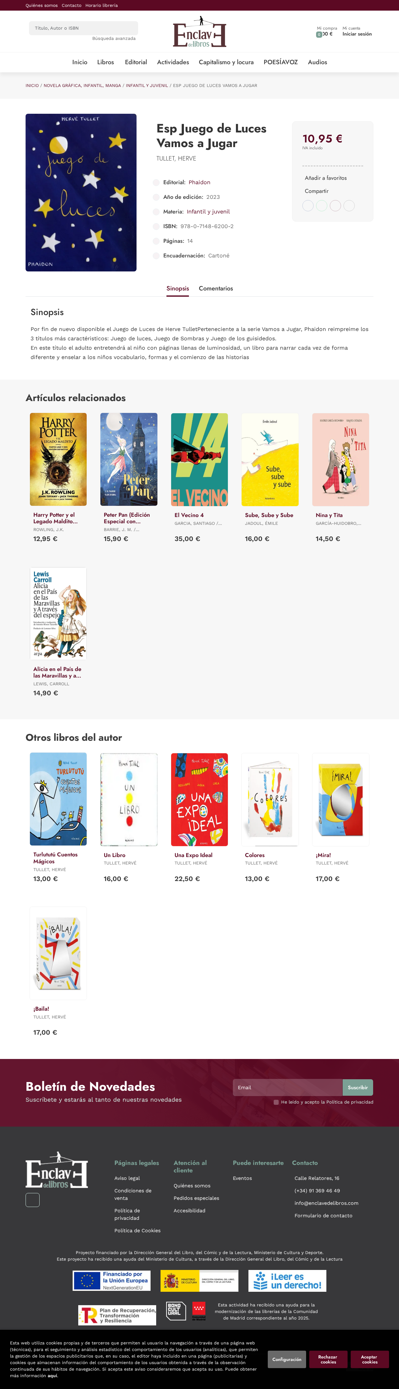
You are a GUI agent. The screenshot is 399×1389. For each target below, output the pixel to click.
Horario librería (101, 5)
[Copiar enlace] (349, 205)
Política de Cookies (137, 1230)
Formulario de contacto (324, 1216)
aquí (52, 1375)
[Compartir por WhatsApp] (321, 205)
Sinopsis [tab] (177, 288)
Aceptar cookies (369, 1359)
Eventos (242, 1178)
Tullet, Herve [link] (176, 158)
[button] (327, 31)
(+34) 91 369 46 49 (317, 1191)
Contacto (71, 5)
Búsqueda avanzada (114, 38)
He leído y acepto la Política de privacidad (327, 1101)
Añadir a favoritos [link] (326, 178)
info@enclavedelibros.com (326, 1203)
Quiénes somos (42, 5)
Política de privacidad (127, 1214)
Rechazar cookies (328, 1359)
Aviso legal (127, 1178)
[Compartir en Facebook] (308, 205)
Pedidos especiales (196, 1198)
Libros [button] (105, 62)
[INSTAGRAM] (33, 1200)
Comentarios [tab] (216, 288)
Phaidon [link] (199, 182)
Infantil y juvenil (147, 85)
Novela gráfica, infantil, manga (82, 85)
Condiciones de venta (132, 1194)
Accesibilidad (189, 1211)
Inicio (32, 85)
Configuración (286, 1359)
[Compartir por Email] (335, 205)
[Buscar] (128, 28)
